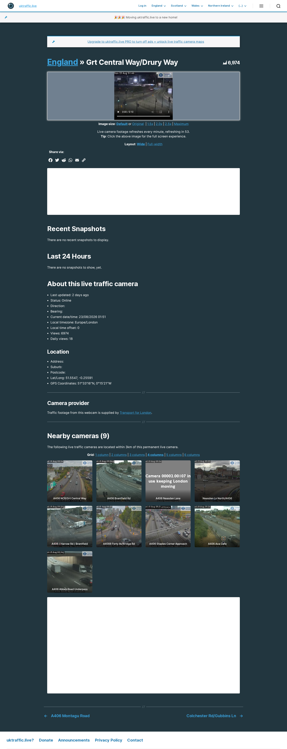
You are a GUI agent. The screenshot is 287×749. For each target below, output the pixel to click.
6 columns (192, 455)
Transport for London (135, 413)
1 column (102, 455)
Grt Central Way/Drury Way (132, 62)
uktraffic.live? (20, 740)
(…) (241, 5)
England (157, 5)
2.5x (168, 124)
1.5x (150, 124)
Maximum (181, 124)
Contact (135, 740)
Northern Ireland (219, 5)
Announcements (74, 740)
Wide (141, 144)
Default (122, 124)
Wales (195, 5)
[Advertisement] (143, 191)
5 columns (174, 455)
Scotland (177, 5)
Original (138, 124)
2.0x (159, 124)
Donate (46, 740)
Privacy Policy (108, 740)
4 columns (155, 455)
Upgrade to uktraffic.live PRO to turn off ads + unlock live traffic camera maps (146, 42)
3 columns (137, 455)
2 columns (119, 455)
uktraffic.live (28, 6)
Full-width (154, 144)
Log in (142, 5)
